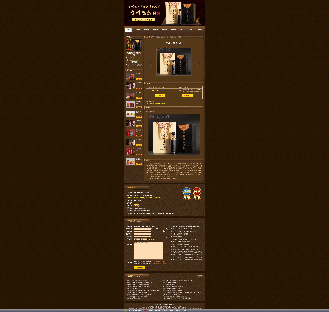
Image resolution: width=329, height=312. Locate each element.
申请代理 (173, 29)
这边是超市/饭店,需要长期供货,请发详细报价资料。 (186, 249)
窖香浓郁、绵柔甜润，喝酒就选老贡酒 (173, 286)
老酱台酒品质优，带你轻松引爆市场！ (137, 292)
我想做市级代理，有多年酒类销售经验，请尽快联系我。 (187, 254)
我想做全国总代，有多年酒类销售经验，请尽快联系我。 (187, 259)
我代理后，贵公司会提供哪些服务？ (182, 229)
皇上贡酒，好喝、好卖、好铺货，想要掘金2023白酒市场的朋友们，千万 (182, 292)
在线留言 (191, 29)
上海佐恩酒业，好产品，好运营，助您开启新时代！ (140, 294)
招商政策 (164, 29)
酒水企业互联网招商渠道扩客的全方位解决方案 (139, 282)
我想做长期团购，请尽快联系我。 (181, 241)
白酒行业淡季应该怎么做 (133, 298)
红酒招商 (165, 310)
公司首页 (128, 29)
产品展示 (146, 29)
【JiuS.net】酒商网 (136, 310)
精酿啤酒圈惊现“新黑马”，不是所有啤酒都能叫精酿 (177, 298)
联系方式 (182, 29)
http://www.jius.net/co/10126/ (142, 210)
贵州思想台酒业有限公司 (167, 37)
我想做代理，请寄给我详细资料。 (181, 244)
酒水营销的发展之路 (132, 288)
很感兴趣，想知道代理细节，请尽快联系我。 (184, 239)
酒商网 (152, 37)
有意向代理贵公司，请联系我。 (181, 234)
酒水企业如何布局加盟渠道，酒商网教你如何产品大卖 (177, 280)
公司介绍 (137, 29)
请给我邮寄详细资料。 (178, 236)
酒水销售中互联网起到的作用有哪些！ (137, 280)
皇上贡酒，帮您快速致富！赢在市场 (172, 290)
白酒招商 (150, 310)
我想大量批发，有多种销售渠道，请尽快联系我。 (185, 246)
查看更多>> (200, 275)
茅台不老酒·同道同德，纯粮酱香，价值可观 (174, 296)
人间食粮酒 (138, 82)
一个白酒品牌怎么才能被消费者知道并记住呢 (139, 286)
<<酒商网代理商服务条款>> (159, 261)
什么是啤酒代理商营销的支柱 (171, 284)
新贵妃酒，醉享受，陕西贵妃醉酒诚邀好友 (138, 284)
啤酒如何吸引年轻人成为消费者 (171, 294)
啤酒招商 (157, 310)
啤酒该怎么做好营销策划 (169, 282)
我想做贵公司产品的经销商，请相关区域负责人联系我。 (187, 252)
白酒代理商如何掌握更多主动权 (171, 288)
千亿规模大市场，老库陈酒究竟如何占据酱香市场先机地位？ (143, 290)
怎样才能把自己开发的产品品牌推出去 (137, 296)
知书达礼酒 (138, 73)
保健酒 (171, 310)
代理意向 (178, 310)
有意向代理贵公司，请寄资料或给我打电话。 (184, 231)
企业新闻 (155, 29)
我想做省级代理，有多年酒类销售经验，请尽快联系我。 (187, 257)
